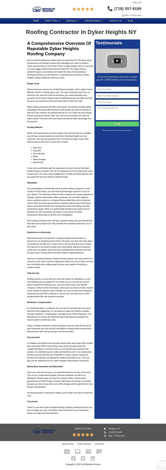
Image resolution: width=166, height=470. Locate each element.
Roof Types (51, 21)
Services (71, 21)
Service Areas (92, 21)
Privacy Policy (68, 444)
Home (36, 21)
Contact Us (115, 21)
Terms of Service (84, 444)
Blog (130, 21)
